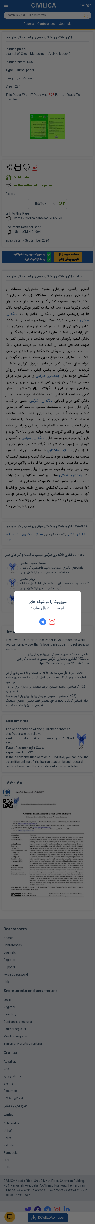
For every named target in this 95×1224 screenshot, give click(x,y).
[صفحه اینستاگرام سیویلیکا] (52, 621)
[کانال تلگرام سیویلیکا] (42, 621)
